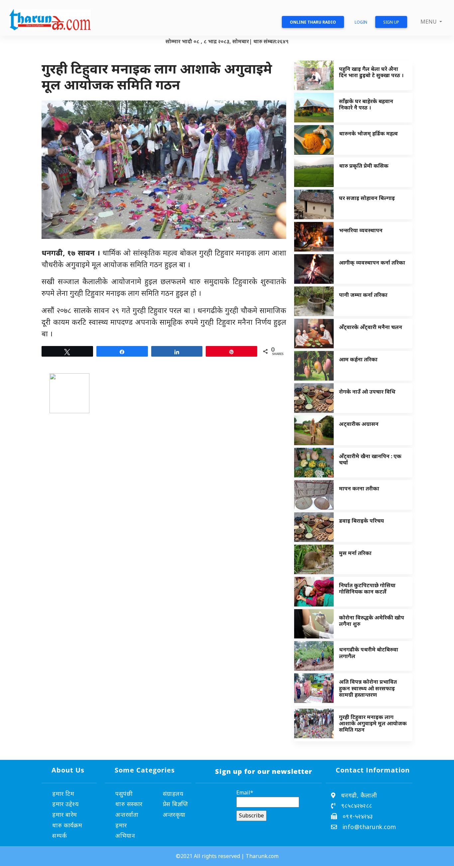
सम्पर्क (59, 835)
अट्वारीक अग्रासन (359, 424)
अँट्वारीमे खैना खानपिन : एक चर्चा (370, 459)
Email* (244, 792)
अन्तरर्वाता (126, 814)
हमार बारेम (64, 814)
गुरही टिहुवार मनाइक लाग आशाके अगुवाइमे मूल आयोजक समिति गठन (373, 723)
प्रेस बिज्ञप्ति (175, 804)
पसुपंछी (124, 793)
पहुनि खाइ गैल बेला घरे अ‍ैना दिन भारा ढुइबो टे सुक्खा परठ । (371, 72)
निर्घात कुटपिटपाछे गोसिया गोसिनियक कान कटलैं (367, 588)
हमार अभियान (125, 830)
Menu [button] (429, 21)
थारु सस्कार (129, 804)
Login (361, 22)
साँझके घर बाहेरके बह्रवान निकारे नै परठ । (366, 104)
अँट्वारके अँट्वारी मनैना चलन (370, 327)
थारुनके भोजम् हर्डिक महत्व (368, 133)
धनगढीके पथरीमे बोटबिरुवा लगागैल (368, 652)
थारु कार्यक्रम (67, 825)
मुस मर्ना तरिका (355, 553)
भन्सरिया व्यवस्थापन (361, 230)
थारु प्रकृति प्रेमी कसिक (364, 165)
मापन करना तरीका (359, 488)
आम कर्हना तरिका (358, 359)
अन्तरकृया (174, 814)
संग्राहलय (173, 793)
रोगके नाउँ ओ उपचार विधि (367, 391)
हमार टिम (63, 793)
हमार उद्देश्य (65, 804)
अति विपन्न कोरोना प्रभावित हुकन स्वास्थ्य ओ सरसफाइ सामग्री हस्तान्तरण (368, 688)
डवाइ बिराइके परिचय (361, 520)
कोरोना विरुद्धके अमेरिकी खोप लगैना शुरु (371, 620)
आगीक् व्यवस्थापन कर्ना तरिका (372, 262)
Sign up (391, 22)
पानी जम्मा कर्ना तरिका (363, 294)
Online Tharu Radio (313, 22)
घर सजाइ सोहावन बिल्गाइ (367, 198)
